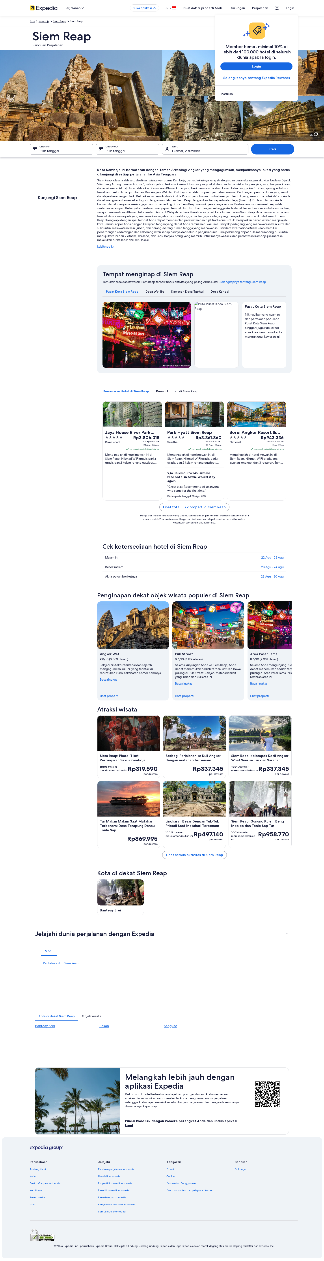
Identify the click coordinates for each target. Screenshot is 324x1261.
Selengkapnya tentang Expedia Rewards (256, 78)
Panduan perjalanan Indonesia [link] (116, 1169)
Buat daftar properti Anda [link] (45, 1183)
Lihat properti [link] (109, 696)
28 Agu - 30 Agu (272, 576)
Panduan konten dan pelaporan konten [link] (189, 1190)
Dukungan (237, 8)
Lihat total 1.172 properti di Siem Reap (194, 507)
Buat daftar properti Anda (203, 8)
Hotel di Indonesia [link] (109, 1176)
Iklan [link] (32, 1204)
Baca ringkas (108, 679)
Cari (272, 149)
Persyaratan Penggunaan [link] (181, 1183)
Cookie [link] (170, 1176)
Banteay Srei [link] (45, 1026)
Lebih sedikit (105, 246)
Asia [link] (32, 21)
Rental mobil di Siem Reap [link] (60, 963)
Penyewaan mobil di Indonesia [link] (116, 1204)
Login (290, 8)
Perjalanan (260, 8)
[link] (256, 93)
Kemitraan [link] (36, 1190)
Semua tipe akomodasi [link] (112, 1211)
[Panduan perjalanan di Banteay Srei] (120, 897)
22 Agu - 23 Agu (272, 557)
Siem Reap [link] (59, 21)
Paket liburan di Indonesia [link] (113, 1190)
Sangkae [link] (170, 1026)
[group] (264, 325)
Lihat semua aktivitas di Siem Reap (194, 855)
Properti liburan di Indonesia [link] (115, 1183)
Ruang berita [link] (37, 1197)
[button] (162, 934)
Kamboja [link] (44, 21)
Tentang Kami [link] (38, 1169)
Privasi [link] (170, 1169)
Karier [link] (33, 1176)
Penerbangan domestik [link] (112, 1197)
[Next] (185, 334)
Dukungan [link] (241, 1169)
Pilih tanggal (49, 151)
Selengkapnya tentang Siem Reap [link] (243, 282)
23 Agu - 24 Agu (272, 567)
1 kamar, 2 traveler (186, 151)
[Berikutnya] (291, 650)
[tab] (122, 291)
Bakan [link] (104, 1026)
